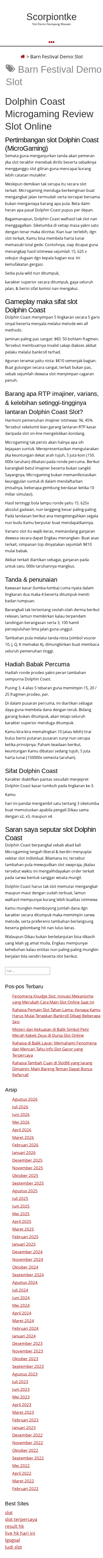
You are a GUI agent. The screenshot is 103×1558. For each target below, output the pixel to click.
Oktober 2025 (25, 1175)
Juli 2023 (20, 1381)
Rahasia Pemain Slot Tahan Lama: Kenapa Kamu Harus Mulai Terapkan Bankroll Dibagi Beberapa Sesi (56, 1015)
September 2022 (28, 1458)
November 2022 (27, 1442)
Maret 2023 (23, 1412)
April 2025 (21, 1221)
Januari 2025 (24, 1244)
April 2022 (21, 1473)
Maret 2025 (23, 1229)
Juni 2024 (21, 1297)
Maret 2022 (23, 1481)
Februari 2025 (25, 1236)
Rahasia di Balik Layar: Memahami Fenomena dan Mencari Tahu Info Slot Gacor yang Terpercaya (54, 1049)
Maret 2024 (23, 1320)
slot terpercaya (21, 1519)
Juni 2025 (21, 1206)
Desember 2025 (27, 1160)
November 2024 (27, 1259)
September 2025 (28, 1183)
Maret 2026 (23, 1137)
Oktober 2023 (25, 1358)
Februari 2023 (25, 1420)
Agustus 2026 (25, 1099)
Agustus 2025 (25, 1190)
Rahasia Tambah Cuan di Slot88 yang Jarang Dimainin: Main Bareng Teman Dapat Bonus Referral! (52, 1068)
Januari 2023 (24, 1427)
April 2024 (21, 1313)
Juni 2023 (21, 1389)
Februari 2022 (25, 1488)
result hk (14, 1526)
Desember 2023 (27, 1343)
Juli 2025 (20, 1198)
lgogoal (12, 1540)
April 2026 (21, 1130)
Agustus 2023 (25, 1374)
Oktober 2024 (25, 1267)
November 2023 (27, 1351)
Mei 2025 (21, 1213)
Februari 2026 (25, 1145)
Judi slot (13, 1547)
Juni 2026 (21, 1114)
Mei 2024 (21, 1305)
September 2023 (28, 1366)
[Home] (22, 56)
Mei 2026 (21, 1122)
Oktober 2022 (25, 1450)
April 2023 (21, 1404)
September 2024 (28, 1274)
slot (9, 1512)
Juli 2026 (20, 1107)
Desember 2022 (27, 1435)
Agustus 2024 (25, 1282)
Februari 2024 (25, 1328)
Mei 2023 (21, 1397)
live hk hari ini (20, 1533)
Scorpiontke (51, 16)
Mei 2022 (21, 1465)
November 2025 (27, 1168)
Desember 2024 (27, 1251)
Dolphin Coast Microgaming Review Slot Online (49, 114)
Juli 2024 (20, 1290)
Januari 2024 (24, 1336)
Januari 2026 (24, 1152)
